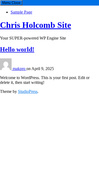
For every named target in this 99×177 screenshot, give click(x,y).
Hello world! (17, 49)
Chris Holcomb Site (35, 25)
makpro (19, 68)
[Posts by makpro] (6, 68)
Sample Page (21, 12)
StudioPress (27, 91)
